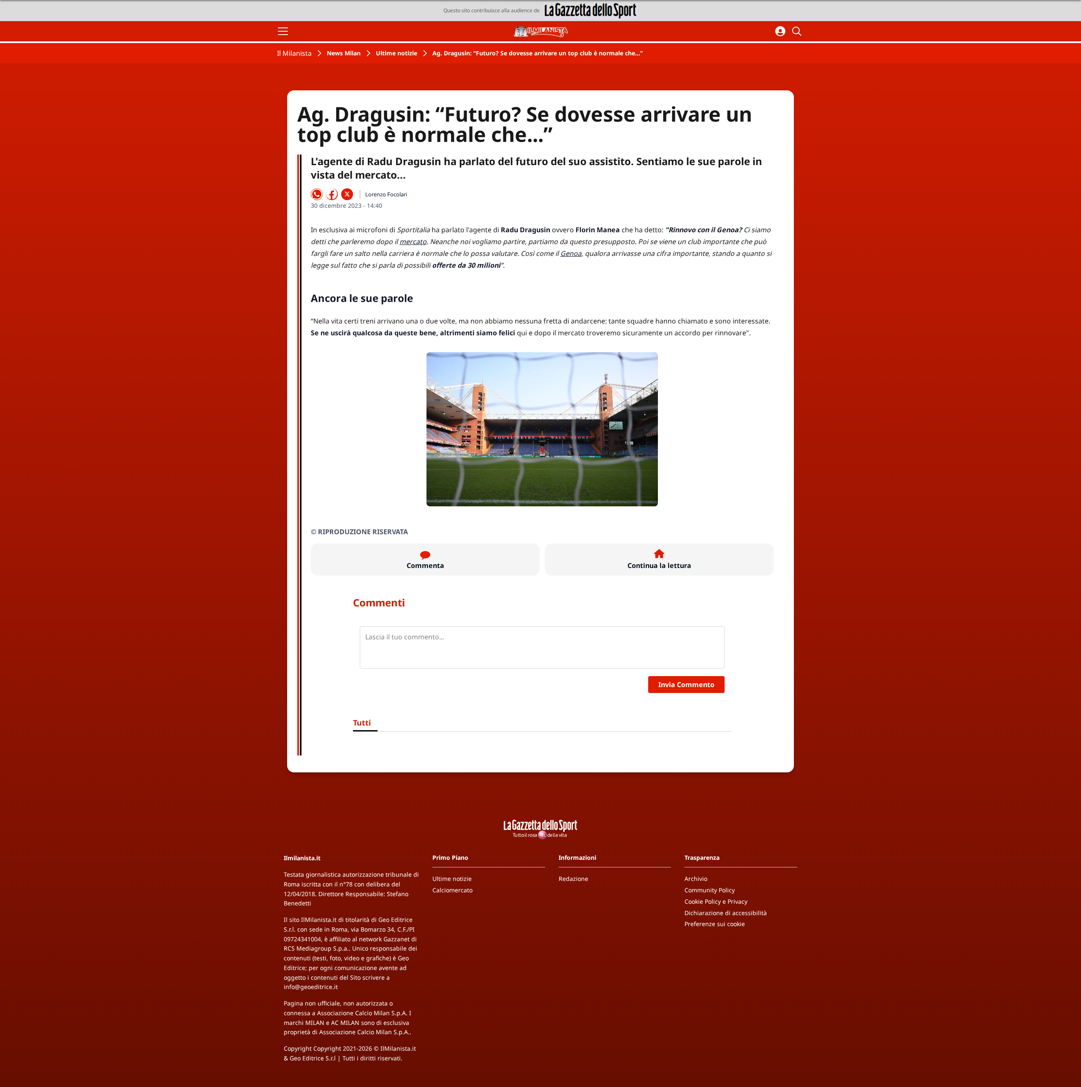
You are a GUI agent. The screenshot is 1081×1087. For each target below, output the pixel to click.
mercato (412, 241)
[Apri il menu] (283, 31)
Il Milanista (294, 53)
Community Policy (709, 890)
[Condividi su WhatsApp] (317, 194)
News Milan (344, 53)
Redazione (573, 879)
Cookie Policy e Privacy (715, 901)
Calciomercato (452, 890)
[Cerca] (798, 31)
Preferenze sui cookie (714, 924)
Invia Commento (686, 684)
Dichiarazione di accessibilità (725, 913)
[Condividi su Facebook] (332, 194)
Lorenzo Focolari (386, 194)
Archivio (695, 879)
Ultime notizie (396, 53)
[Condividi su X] (347, 194)
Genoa (570, 253)
